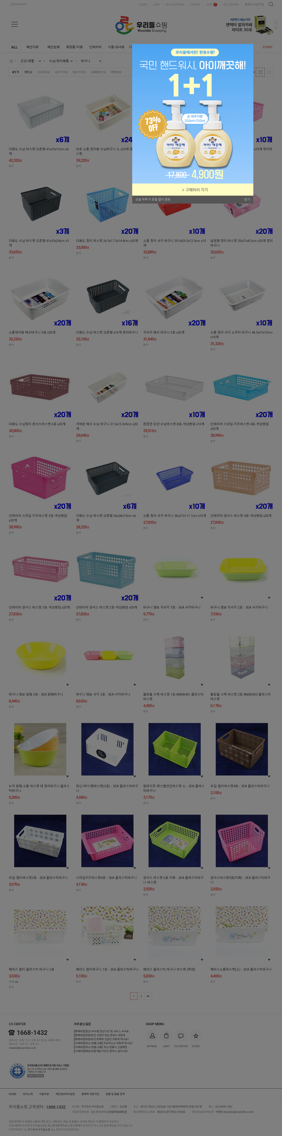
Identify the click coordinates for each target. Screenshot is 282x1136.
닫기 (247, 199)
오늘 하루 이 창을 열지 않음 (152, 199)
